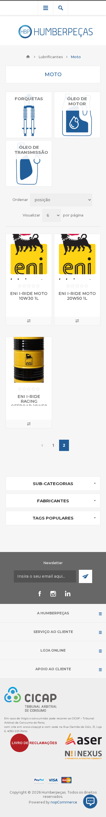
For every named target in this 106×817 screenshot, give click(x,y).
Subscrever (85, 576)
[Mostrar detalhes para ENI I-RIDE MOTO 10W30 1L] (29, 257)
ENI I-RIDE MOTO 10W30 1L (28, 296)
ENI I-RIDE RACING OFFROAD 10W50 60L (29, 403)
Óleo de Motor (77, 101)
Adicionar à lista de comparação (29, 321)
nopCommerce (64, 802)
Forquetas (29, 98)
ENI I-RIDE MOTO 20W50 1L (77, 296)
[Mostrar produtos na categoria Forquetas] (29, 115)
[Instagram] (53, 593)
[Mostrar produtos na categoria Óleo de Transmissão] (29, 163)
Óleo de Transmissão (31, 149)
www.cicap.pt (32, 726)
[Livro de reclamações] (33, 742)
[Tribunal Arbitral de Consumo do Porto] (30, 699)
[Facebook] (39, 593)
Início (28, 56)
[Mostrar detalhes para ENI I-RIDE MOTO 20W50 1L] (77, 257)
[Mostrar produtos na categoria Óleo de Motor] (77, 115)
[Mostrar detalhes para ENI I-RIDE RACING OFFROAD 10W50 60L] (29, 360)
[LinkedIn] (66, 593)
